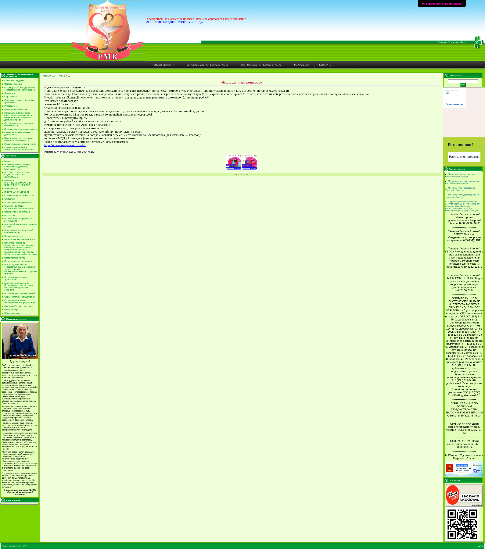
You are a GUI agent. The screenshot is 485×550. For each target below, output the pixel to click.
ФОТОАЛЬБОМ (302, 64)
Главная (442, 42)
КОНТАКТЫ (325, 64)
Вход (463, 42)
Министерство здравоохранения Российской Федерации (462, 182)
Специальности (163, 64)
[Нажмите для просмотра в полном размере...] (233, 168)
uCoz (480, 546)
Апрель (62, 76)
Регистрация (453, 42)
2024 (54, 76)
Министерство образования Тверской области (460, 189)
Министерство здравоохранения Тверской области (462, 196)
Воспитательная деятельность (261, 64)
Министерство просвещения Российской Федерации (460, 175)
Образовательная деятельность (207, 64)
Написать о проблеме (464, 156)
